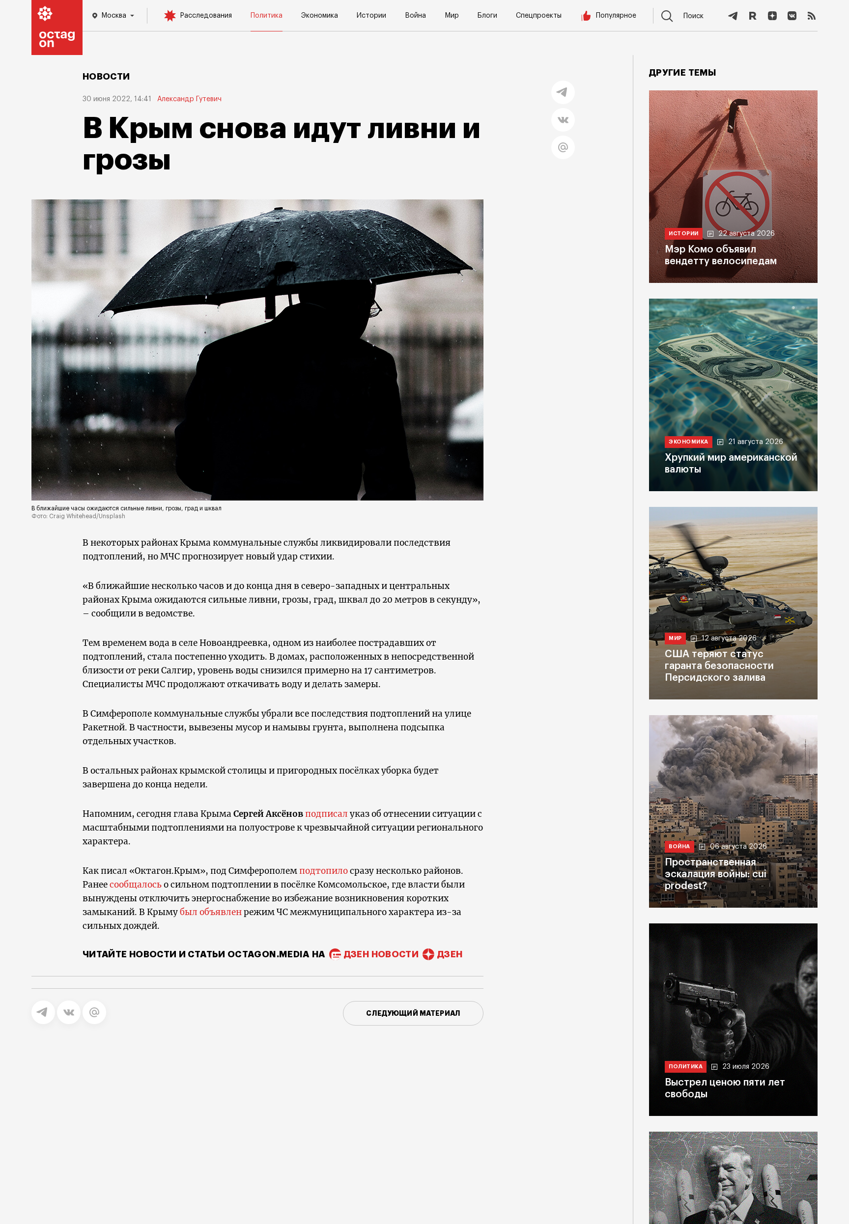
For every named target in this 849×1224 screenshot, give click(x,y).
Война (415, 15)
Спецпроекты (539, 15)
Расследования (206, 15)
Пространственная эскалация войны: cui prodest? (715, 874)
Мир (452, 15)
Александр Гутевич (189, 99)
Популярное (616, 15)
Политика (267, 15)
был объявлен (211, 912)
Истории (371, 15)
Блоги (487, 15)
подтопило (323, 870)
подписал (326, 813)
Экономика (319, 15)
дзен (449, 954)
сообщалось (136, 884)
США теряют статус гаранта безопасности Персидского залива (719, 666)
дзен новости (381, 954)
